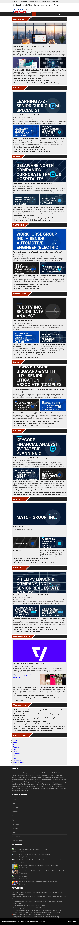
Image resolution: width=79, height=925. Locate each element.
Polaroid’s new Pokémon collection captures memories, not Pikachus (34, 695)
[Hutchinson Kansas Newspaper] (22, 11)
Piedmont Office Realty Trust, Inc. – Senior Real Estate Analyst (32, 627)
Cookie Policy (41, 921)
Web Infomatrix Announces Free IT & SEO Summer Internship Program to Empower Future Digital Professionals (39, 714)
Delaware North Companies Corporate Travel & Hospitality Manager (33, 183)
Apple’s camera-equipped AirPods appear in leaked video (26, 687)
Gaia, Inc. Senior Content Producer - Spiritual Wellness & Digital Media (34, 353)
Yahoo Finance (18, 700)
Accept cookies (72, 921)
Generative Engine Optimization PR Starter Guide (28, 78)
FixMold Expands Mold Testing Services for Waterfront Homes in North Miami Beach (38, 728)
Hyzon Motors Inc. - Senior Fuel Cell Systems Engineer (53, 276)
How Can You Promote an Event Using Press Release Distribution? (33, 730)
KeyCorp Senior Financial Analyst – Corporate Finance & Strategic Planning (26, 481)
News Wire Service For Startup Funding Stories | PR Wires (30, 722)
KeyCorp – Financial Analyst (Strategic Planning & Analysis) (31, 458)
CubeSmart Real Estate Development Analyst (27, 631)
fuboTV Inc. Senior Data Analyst (22, 321)
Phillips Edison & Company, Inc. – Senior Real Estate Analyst (31, 595)
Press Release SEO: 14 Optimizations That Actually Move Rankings (26, 70)
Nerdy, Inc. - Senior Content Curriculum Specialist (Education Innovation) (53, 138)
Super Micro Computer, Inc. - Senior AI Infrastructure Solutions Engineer (35, 563)
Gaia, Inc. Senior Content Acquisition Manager (53, 344)
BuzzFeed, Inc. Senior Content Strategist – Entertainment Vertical (26, 344)
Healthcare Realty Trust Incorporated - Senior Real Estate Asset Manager (26, 619)
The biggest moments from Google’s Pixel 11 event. (29, 663)
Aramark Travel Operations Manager (24, 215)
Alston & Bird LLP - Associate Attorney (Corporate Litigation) (31, 426)
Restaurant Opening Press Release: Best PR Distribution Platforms (33, 724)
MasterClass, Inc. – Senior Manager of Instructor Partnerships (32, 151)
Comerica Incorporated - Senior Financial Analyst (53, 481)
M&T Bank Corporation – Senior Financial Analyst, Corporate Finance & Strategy (37, 494)
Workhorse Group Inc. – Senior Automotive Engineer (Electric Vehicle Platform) (37, 252)
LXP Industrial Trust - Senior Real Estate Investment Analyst (53, 619)
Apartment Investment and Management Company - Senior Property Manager (36, 629)
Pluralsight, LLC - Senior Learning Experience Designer (30, 149)
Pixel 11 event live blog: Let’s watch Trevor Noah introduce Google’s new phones (53, 687)
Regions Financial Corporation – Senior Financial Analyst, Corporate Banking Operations (40, 492)
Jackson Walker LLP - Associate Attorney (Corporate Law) (53, 413)
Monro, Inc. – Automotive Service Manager (26, 286)
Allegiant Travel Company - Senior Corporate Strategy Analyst (32, 220)
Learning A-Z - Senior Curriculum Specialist (26, 115)
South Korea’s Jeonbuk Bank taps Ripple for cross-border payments (38, 882)
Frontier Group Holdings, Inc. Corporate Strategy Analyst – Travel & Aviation (36, 218)
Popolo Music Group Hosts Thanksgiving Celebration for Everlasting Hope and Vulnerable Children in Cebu (36, 718)
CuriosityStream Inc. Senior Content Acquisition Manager (30, 355)
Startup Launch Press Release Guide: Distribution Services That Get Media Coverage (36, 917)
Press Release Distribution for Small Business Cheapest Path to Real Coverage (37, 83)
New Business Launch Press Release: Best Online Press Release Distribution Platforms (39, 726)
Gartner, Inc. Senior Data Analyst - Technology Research (53, 550)
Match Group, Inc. (18, 526)
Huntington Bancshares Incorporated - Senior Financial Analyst (32, 490)
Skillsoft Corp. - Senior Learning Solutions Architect (29, 147)
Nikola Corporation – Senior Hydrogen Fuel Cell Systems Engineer (26, 276)
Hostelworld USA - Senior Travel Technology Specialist (26, 207)
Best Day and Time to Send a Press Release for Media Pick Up (31, 46)
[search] (60, 14)
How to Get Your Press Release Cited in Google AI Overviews (31, 80)
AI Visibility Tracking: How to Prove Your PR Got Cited (53, 70)
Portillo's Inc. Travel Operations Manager (52, 207)
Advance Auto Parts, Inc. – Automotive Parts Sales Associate (31, 284)
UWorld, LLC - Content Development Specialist (26, 138)
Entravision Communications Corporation (26, 357)
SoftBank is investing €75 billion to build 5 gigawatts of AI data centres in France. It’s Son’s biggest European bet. (38, 710)
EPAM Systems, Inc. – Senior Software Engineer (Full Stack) (31, 558)
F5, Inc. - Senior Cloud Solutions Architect (26, 561)
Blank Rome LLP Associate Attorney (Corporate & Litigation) (26, 413)
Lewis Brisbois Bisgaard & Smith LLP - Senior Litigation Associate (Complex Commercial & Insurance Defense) (39, 389)
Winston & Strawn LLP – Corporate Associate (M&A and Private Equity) (34, 423)
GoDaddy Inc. (17, 550)
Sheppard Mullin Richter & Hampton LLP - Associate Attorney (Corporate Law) (36, 421)
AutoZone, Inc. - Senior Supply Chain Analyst (27, 288)
